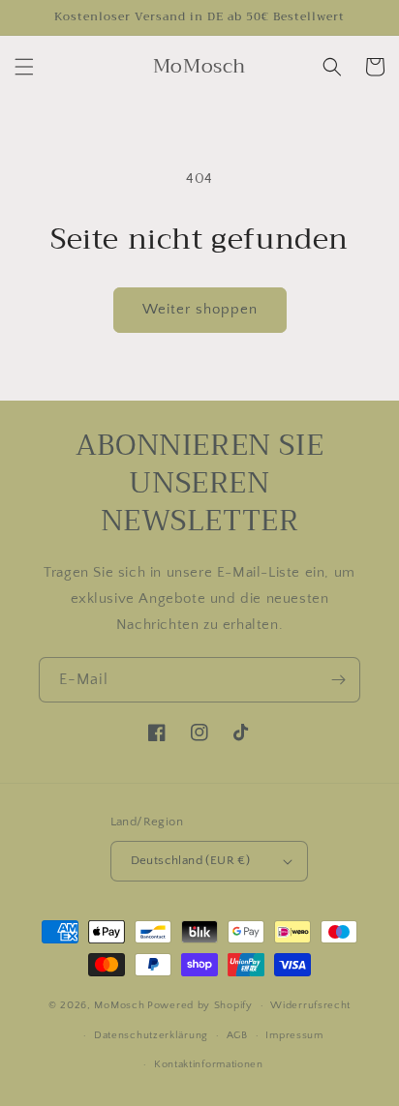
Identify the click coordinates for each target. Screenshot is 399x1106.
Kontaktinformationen (208, 1064)
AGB (237, 1035)
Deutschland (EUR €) (191, 860)
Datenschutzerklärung (151, 1035)
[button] (24, 66)
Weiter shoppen (200, 309)
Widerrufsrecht (310, 1005)
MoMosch (119, 1005)
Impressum (293, 1035)
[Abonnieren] (338, 679)
